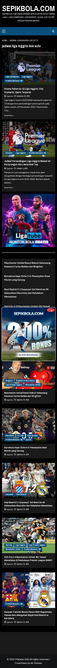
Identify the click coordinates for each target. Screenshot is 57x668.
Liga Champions (12, 77)
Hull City (9, 545)
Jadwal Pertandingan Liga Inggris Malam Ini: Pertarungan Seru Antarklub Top (27, 162)
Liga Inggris (27, 77)
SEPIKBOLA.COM (28, 8)
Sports (28, 439)
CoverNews (21, 662)
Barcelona (10, 435)
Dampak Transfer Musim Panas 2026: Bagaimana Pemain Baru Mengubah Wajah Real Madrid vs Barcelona (28, 615)
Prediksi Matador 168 (14, 81)
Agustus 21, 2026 (23, 622)
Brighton (9, 381)
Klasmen (9, 153)
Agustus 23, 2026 (23, 509)
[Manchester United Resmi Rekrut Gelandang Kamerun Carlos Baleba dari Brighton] (28, 371)
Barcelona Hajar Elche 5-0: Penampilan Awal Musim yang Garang (27, 278)
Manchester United (33, 385)
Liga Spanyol (32, 435)
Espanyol (9, 494)
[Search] (53, 31)
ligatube (10, 96)
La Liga (20, 435)
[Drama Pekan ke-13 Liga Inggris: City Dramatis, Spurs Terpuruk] (28, 67)
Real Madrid (21, 494)
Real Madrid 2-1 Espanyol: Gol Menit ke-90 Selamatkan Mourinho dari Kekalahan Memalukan (26, 293)
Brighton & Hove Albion (25, 381)
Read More (8, 115)
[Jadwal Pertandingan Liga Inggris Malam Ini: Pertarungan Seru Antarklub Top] (28, 139)
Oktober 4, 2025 (22, 168)
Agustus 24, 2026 (23, 454)
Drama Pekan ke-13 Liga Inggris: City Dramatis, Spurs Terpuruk (23, 90)
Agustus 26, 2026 (23, 400)
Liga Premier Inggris (14, 385)
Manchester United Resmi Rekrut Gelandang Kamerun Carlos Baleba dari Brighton (27, 264)
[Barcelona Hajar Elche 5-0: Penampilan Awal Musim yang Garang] (28, 426)
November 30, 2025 (23, 96)
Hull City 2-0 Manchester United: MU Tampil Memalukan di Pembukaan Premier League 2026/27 (28, 558)
